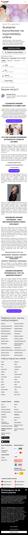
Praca (2, 419)
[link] (14, 66)
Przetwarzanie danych (6, 412)
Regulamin (3, 414)
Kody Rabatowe (17, 422)
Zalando (3, 457)
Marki (15, 420)
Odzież (15, 404)
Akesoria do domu (18, 412)
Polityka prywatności (5, 409)
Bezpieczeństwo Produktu (7, 426)
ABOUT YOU (4, 460)
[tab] (3, 60)
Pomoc (2, 448)
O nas (2, 404)
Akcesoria (16, 409)
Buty (15, 406)
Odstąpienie (4, 417)
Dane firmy (3, 406)
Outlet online (17, 417)
